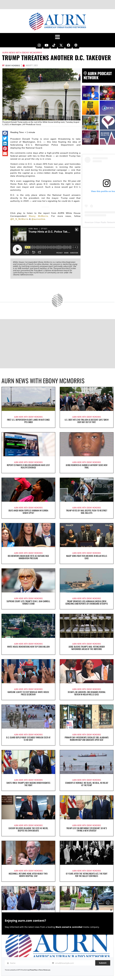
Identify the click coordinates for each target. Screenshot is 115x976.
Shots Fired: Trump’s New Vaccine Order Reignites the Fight (28, 784)
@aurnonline (38, 219)
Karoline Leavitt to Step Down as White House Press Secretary (28, 693)
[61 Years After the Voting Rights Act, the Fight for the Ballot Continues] (86, 853)
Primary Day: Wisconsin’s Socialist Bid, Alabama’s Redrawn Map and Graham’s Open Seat (87, 738)
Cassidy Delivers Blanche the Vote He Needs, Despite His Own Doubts (28, 829)
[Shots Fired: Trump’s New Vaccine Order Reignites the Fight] (28, 762)
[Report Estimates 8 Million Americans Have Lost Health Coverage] (28, 444)
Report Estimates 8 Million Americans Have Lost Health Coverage (28, 466)
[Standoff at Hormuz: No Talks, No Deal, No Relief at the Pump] (86, 762)
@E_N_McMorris (19, 219)
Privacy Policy (33, 970)
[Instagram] (39, 45)
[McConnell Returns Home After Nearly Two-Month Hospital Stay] (28, 853)
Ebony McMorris (38, 216)
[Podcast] (76, 45)
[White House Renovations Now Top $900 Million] (28, 626)
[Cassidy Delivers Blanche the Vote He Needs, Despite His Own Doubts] (28, 807)
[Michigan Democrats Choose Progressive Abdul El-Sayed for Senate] (28, 898)
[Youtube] (46, 45)
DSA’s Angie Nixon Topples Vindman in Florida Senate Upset (28, 511)
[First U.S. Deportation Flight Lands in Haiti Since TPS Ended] (28, 399)
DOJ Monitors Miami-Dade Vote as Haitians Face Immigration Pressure (28, 557)
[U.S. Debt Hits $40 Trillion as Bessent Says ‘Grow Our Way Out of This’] (86, 399)
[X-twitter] (61, 45)
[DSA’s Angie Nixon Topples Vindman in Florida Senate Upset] (28, 490)
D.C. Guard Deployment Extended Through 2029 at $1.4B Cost (28, 738)
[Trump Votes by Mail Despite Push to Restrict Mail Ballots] (86, 490)
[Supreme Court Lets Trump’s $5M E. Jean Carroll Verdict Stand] (28, 580)
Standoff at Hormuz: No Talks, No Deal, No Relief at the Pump (86, 784)
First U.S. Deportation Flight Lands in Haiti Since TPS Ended (28, 421)
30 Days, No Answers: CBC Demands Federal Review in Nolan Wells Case (87, 693)
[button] (5, 133)
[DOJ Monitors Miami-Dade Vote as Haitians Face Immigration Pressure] (28, 535)
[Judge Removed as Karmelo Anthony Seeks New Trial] (86, 444)
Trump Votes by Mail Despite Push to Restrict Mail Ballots (86, 511)
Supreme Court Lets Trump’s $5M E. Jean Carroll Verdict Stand (28, 602)
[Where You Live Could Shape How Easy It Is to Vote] (86, 898)
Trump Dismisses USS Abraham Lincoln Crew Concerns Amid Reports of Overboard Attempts (86, 602)
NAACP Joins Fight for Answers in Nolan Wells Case (86, 557)
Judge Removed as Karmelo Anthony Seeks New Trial (86, 466)
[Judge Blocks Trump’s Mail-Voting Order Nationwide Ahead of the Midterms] (86, 626)
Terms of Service (43, 970)
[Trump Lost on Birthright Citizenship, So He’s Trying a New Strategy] (86, 807)
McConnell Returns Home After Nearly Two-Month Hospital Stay (28, 874)
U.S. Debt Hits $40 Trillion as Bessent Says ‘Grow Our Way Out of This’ (87, 421)
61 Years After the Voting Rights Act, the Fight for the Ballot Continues (86, 874)
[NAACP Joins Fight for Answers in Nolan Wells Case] (86, 535)
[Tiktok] (53, 45)
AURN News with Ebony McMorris (22, 52)
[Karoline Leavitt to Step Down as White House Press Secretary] (28, 671)
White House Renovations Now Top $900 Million (28, 646)
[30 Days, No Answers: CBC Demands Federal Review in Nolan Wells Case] (86, 671)
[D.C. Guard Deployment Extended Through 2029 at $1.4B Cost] (28, 717)
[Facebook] (68, 45)
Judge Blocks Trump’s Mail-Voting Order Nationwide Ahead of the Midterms (87, 648)
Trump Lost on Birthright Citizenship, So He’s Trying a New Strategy (86, 829)
